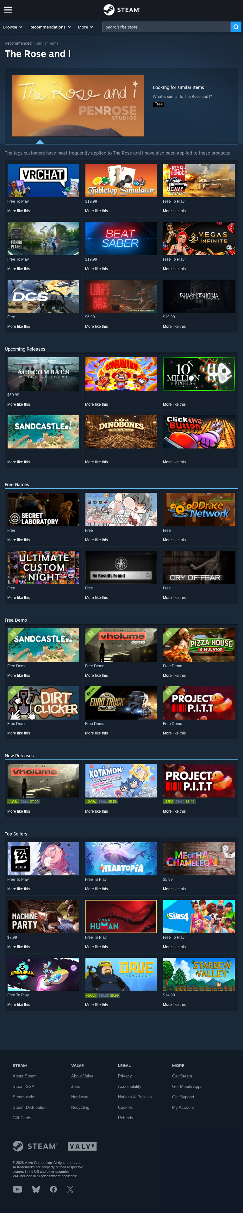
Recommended (18, 43)
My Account (183, 1107)
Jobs (75, 1086)
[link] (43, 801)
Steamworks (24, 1097)
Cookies (125, 1107)
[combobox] (166, 27)
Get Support (183, 1097)
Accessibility (129, 1086)
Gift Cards (22, 1117)
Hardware (79, 1097)
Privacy (125, 1076)
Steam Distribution (30, 1107)
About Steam (25, 1076)
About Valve (82, 1076)
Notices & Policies (135, 1097)
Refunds (125, 1117)
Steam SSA (23, 1086)
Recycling (80, 1107)
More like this (18, 211)
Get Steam (182, 1076)
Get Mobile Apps (187, 1086)
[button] (13, 27)
